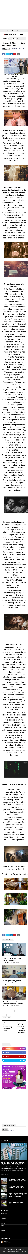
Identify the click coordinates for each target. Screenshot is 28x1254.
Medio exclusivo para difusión (13, 1251)
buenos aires (4, 1213)
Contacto (24, 1251)
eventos (3, 1223)
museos (4, 1015)
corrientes (3, 1218)
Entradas (5, 1241)
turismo (3, 1232)
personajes (13, 1015)
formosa (3, 1225)
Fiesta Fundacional (19, 1252)
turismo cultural (6, 49)
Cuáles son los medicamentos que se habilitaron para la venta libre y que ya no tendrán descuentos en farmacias (13, 1163)
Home (3, 1251)
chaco (2, 1216)
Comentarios (7, 1242)
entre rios (3, 1220)
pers (9, 1015)
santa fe (3, 1230)
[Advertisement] (14, 14)
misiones (3, 1228)
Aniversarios (9, 1252)
